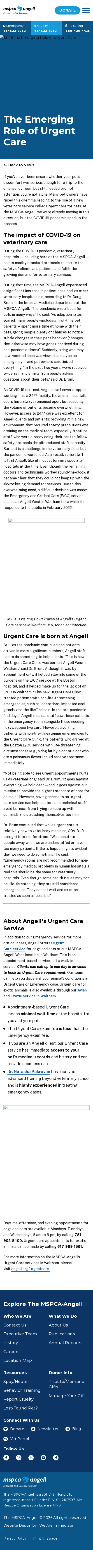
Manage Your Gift (67, 1395)
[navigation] (86, 10)
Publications (62, 1333)
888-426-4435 (77, 30)
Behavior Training (22, 1390)
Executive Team (20, 1333)
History (10, 1342)
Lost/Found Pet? (20, 1408)
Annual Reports (65, 1342)
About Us (58, 1325)
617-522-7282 (14, 30)
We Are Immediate (56, 1525)
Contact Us (14, 1325)
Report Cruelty (18, 1399)
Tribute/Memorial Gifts (67, 1384)
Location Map (17, 1360)
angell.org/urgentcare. (30, 1269)
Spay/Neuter (16, 1381)
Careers (11, 1351)
